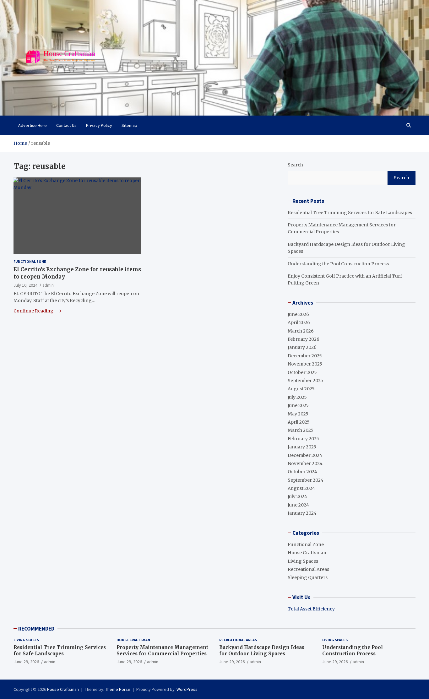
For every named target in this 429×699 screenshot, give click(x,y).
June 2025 (298, 405)
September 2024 (305, 480)
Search (295, 165)
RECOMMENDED (36, 628)
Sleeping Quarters (308, 577)
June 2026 (298, 314)
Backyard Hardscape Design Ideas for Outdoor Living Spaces (261, 650)
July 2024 (297, 496)
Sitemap (129, 125)
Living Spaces (303, 561)
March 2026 (301, 331)
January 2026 (302, 347)
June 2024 (298, 505)
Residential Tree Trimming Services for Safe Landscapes (350, 212)
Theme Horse (117, 689)
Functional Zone (30, 261)
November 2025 (305, 364)
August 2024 (301, 488)
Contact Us (66, 125)
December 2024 (305, 455)
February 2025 (303, 439)
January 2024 (302, 513)
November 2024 (305, 463)
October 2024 (302, 471)
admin (48, 285)
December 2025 (305, 356)
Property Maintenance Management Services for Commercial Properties (162, 650)
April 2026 (299, 322)
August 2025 (301, 389)
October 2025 (302, 372)
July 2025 (297, 397)
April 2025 (299, 422)
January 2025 (302, 447)
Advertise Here (32, 125)
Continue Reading (34, 311)
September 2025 (305, 380)
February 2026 (303, 339)
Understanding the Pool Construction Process (338, 264)
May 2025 (298, 414)
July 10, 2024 (25, 285)
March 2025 (300, 430)
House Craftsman (307, 552)
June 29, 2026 (26, 661)
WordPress (187, 689)
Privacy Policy (99, 125)
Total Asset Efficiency (311, 609)
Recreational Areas (308, 569)
